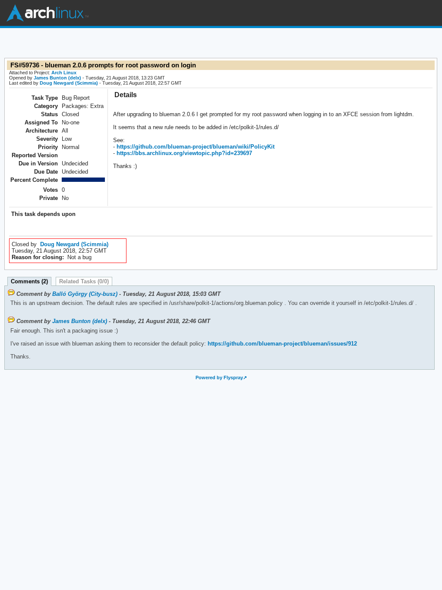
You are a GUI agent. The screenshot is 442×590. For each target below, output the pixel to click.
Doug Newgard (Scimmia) (69, 83)
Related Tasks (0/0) (84, 281)
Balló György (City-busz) (84, 294)
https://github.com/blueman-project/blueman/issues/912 (281, 343)
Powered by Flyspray (219, 377)
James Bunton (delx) (57, 77)
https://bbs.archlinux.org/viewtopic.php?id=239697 (183, 153)
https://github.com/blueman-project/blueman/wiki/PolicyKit (195, 146)
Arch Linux (47, 13)
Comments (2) (29, 281)
